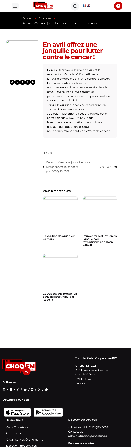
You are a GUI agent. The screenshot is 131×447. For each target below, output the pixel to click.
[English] (88, 5)
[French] (84, 5)
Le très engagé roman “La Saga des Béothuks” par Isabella (60, 296)
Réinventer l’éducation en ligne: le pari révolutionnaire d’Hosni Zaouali (100, 240)
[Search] (26, 371)
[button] (15, 6)
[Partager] (115, 167)
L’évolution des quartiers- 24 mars (59, 237)
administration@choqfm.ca (87, 436)
